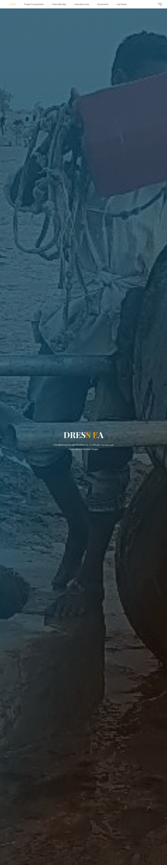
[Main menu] (159, 4)
